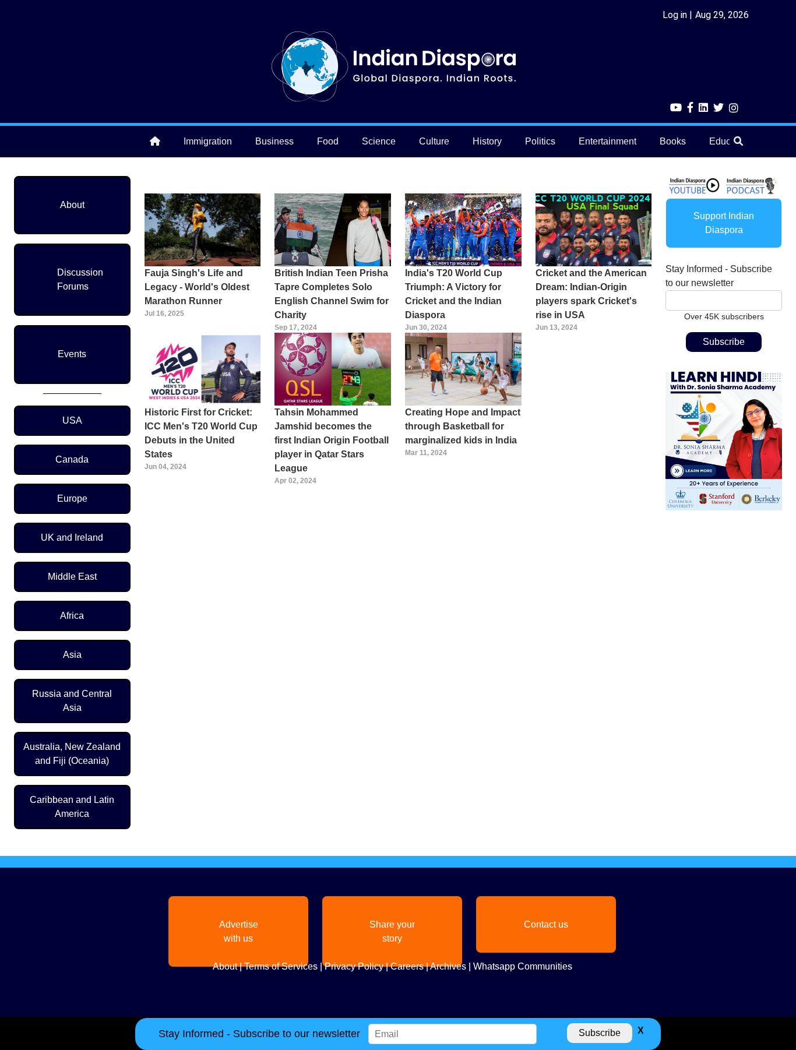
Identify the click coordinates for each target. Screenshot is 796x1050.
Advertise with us (238, 931)
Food (328, 141)
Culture (434, 141)
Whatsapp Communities (522, 966)
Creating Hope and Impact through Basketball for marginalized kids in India (462, 426)
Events (72, 354)
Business (274, 141)
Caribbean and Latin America (72, 807)
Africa (72, 616)
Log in (675, 14)
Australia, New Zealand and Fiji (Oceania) (72, 754)
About (72, 205)
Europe (72, 498)
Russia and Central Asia (72, 701)
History (487, 141)
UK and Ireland (72, 537)
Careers (407, 966)
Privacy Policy (354, 966)
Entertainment (607, 141)
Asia (72, 655)
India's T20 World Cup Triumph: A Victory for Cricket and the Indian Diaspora (453, 294)
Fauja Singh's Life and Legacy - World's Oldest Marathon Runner (197, 287)
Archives (448, 966)
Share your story (392, 931)
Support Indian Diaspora (723, 223)
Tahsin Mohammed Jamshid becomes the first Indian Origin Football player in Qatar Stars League (331, 440)
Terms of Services (281, 966)
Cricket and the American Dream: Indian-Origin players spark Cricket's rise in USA (591, 294)
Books (673, 141)
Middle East (72, 577)
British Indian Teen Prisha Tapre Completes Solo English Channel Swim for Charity (331, 294)
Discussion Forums (80, 279)
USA (72, 420)
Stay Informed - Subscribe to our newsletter (718, 276)
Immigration (208, 141)
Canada (72, 459)
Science (379, 141)
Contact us (546, 924)
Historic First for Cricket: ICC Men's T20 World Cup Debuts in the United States (201, 433)
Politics (540, 141)
